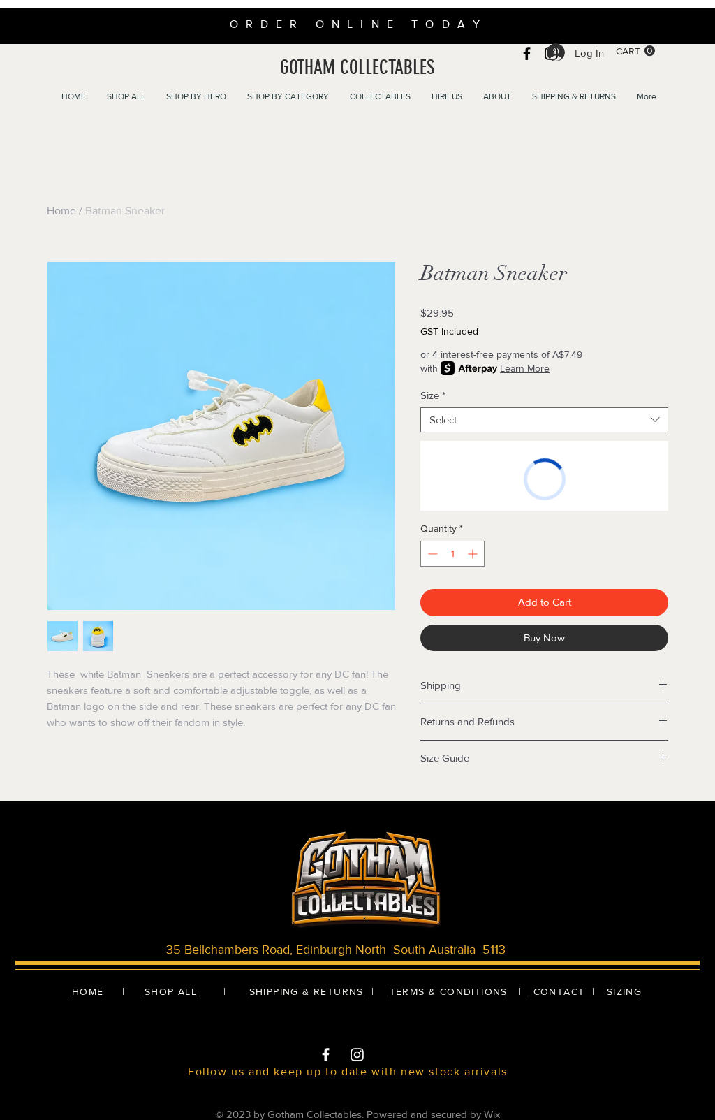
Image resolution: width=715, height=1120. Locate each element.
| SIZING (615, 991)
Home (61, 211)
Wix (492, 1114)
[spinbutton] (452, 553)
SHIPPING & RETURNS (308, 991)
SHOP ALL (171, 991)
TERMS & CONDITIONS (449, 991)
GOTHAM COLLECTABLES (357, 67)
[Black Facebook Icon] (527, 53)
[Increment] (473, 553)
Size (432, 395)
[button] (635, 51)
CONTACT (561, 991)
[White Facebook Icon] (325, 1054)
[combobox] (544, 419)
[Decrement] (431, 553)
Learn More (525, 368)
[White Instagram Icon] (357, 1054)
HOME (88, 991)
